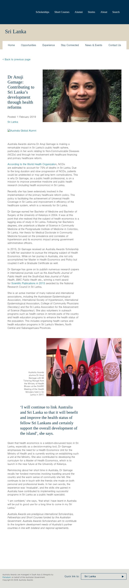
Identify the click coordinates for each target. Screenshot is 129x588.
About (103, 12)
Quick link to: (71, 576)
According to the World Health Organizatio (31, 164)
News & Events (93, 45)
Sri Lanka (13, 122)
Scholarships (42, 12)
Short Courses (61, 12)
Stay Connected (70, 45)
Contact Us (115, 45)
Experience (48, 45)
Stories (91, 12)
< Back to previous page (16, 59)
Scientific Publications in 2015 (28, 283)
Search (116, 12)
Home (11, 45)
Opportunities (28, 45)
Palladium (7, 577)
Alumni (79, 12)
